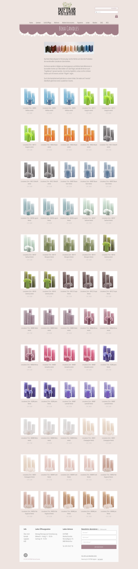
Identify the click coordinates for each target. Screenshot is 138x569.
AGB (25, 541)
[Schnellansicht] (29, 96)
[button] (116, 16)
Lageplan (26, 539)
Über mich (27, 534)
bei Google (100, 559)
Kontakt (26, 536)
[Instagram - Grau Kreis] (26, 555)
